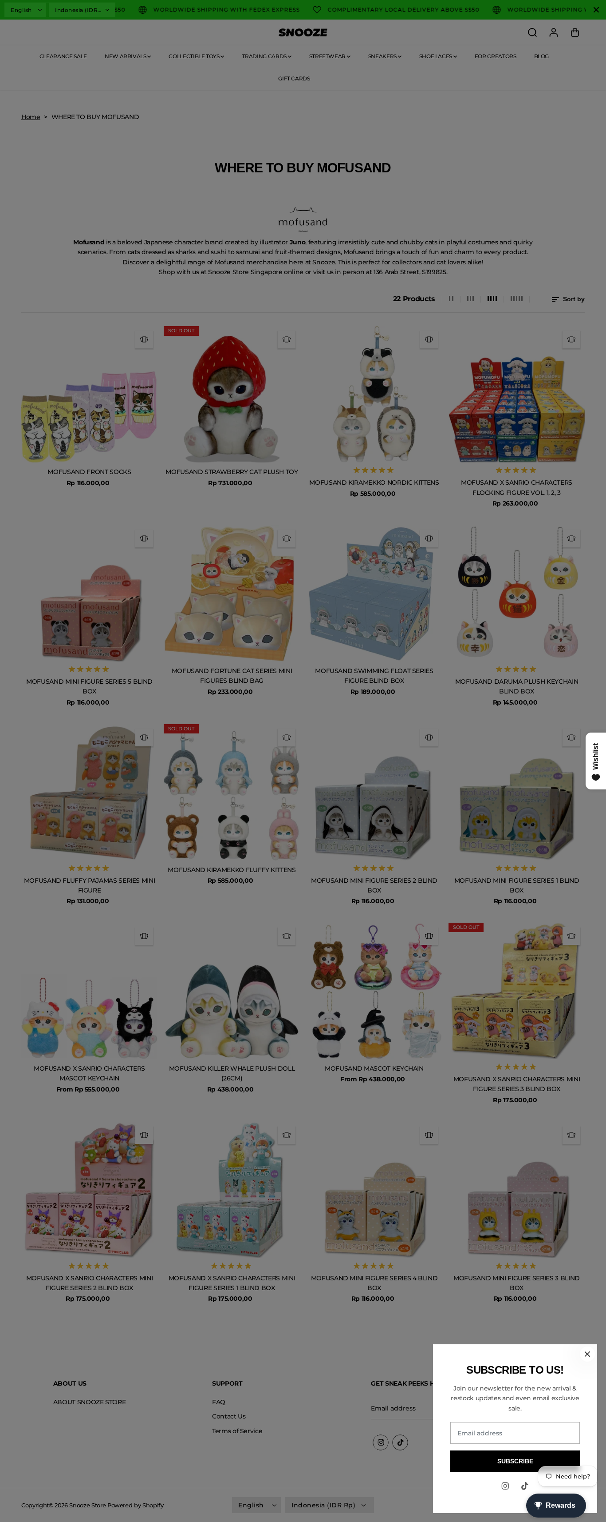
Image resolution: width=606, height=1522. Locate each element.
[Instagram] (505, 1486)
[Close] (587, 1354)
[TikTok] (525, 1486)
